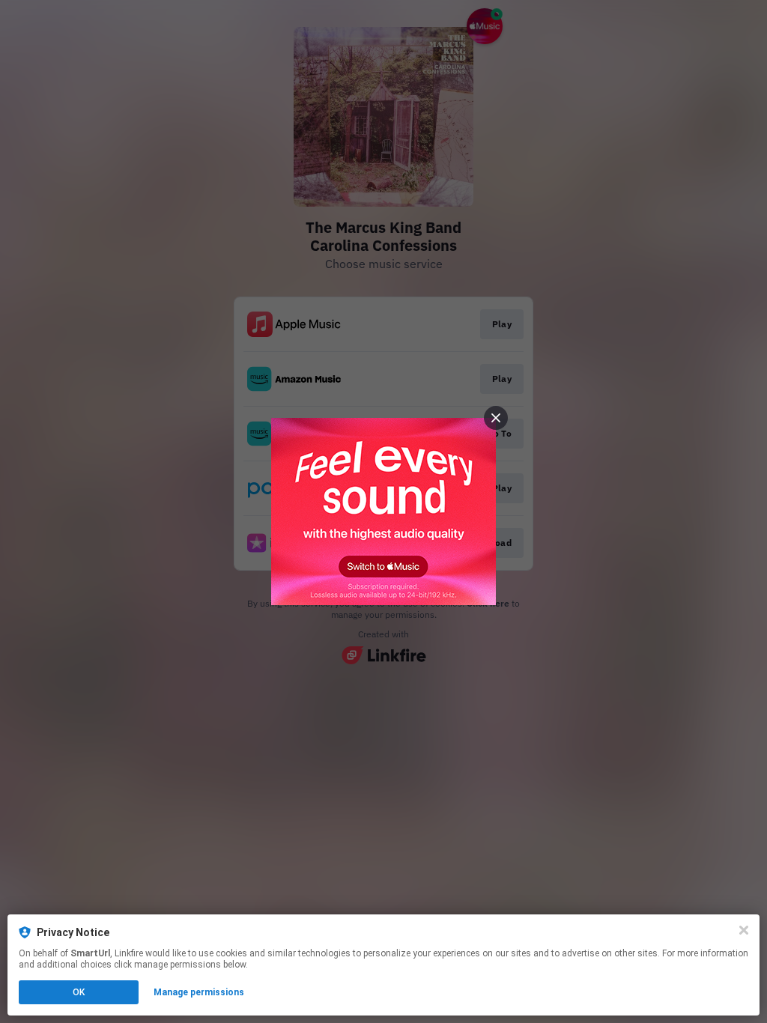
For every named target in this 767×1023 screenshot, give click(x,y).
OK (79, 992)
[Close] (744, 930)
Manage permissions (199, 992)
